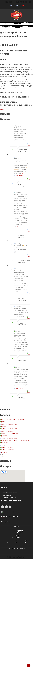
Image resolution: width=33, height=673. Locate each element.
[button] (3, 109)
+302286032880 (8, 2)
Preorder (16, 665)
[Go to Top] (28, 665)
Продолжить (16, 628)
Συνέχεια (16, 591)
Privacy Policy (5, 522)
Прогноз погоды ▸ (16, 549)
